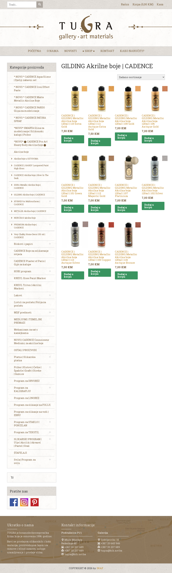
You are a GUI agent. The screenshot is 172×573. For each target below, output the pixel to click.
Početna (34, 51)
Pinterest (35, 502)
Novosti (70, 51)
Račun (125, 4)
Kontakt (107, 51)
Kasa (160, 4)
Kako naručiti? (132, 51)
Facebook (14, 502)
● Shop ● (88, 51)
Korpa (143, 4)
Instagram (24, 502)
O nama (53, 51)
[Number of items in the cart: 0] (12, 477)
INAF (100, 568)
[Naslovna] (86, 27)
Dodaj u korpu (68, 139)
